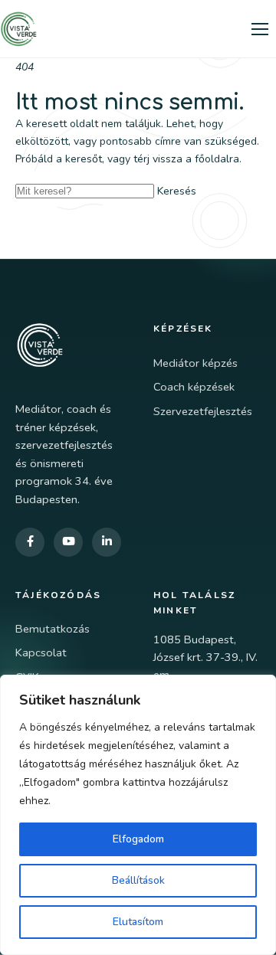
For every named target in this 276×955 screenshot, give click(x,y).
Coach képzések (194, 386)
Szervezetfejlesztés (202, 411)
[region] (138, 815)
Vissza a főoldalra (89, 222)
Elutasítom (138, 921)
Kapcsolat (41, 652)
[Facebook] (29, 542)
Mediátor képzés (195, 363)
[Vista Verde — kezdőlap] (18, 29)
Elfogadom (138, 839)
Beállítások (138, 880)
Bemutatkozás (52, 628)
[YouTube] (68, 542)
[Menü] (260, 29)
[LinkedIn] (106, 542)
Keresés (176, 191)
